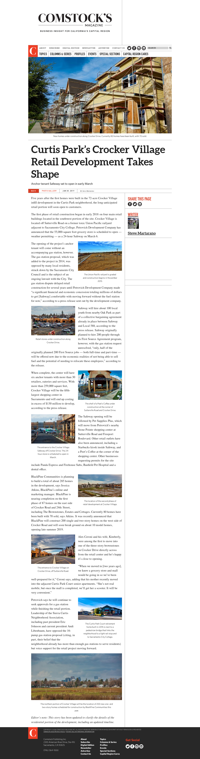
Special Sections (110, 54)
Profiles (80, 54)
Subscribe (54, 48)
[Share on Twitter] (135, 204)
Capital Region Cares (135, 54)
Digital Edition (71, 48)
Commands (2, 757)
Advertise (103, 48)
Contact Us (118, 48)
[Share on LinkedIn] (140, 204)
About (42, 48)
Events (92, 54)
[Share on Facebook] (130, 204)
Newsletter (88, 48)
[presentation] (33, 51)
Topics (43, 54)
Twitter (129, 48)
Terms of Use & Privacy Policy (54, 731)
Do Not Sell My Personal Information (80, 731)
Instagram (139, 48)
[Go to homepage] (75, 22)
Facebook (134, 48)
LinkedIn (144, 48)
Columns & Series (60, 54)
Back (33, 191)
